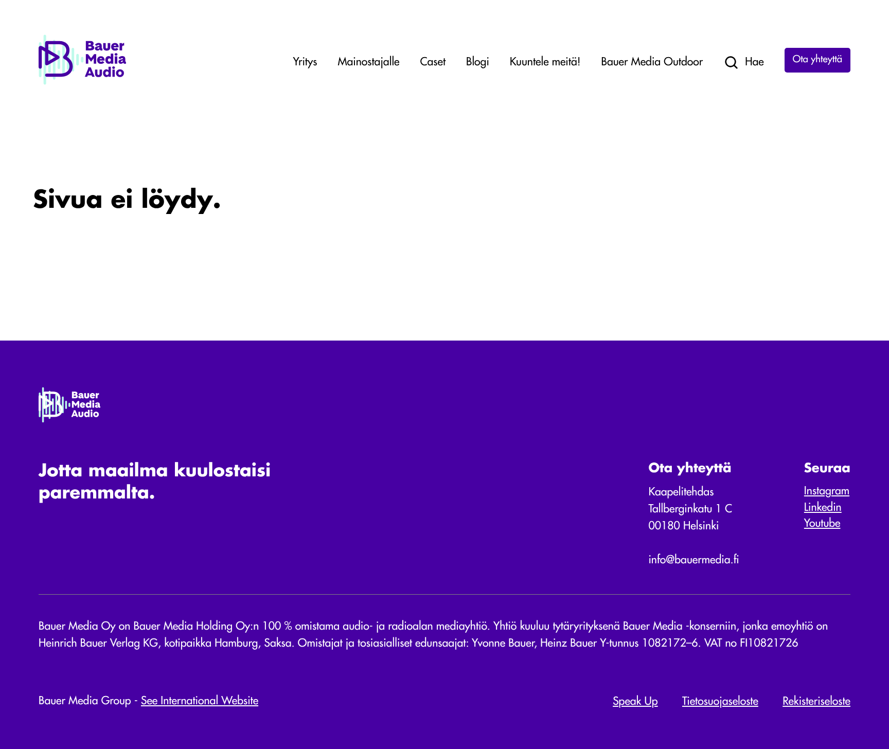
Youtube (822, 524)
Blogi (477, 62)
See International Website (199, 701)
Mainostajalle (368, 62)
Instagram (826, 491)
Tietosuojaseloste (720, 702)
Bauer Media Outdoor (652, 62)
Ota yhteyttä (817, 60)
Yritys (305, 62)
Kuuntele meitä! (545, 62)
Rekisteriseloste (816, 702)
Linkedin (823, 508)
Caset (433, 62)
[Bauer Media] (82, 82)
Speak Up (635, 702)
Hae (754, 62)
